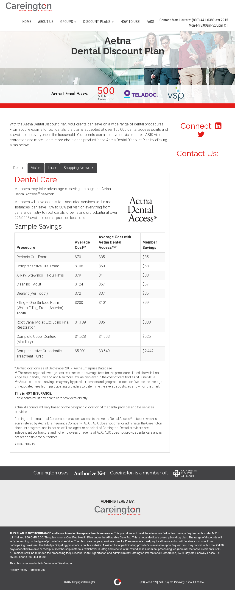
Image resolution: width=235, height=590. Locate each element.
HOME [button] (26, 21)
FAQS (150, 21)
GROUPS (67, 21)
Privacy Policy (18, 569)
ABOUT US (45, 21)
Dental (18, 168)
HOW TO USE (130, 21)
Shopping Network (78, 168)
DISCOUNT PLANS (97, 21)
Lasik (52, 168)
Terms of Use (37, 569)
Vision (36, 168)
